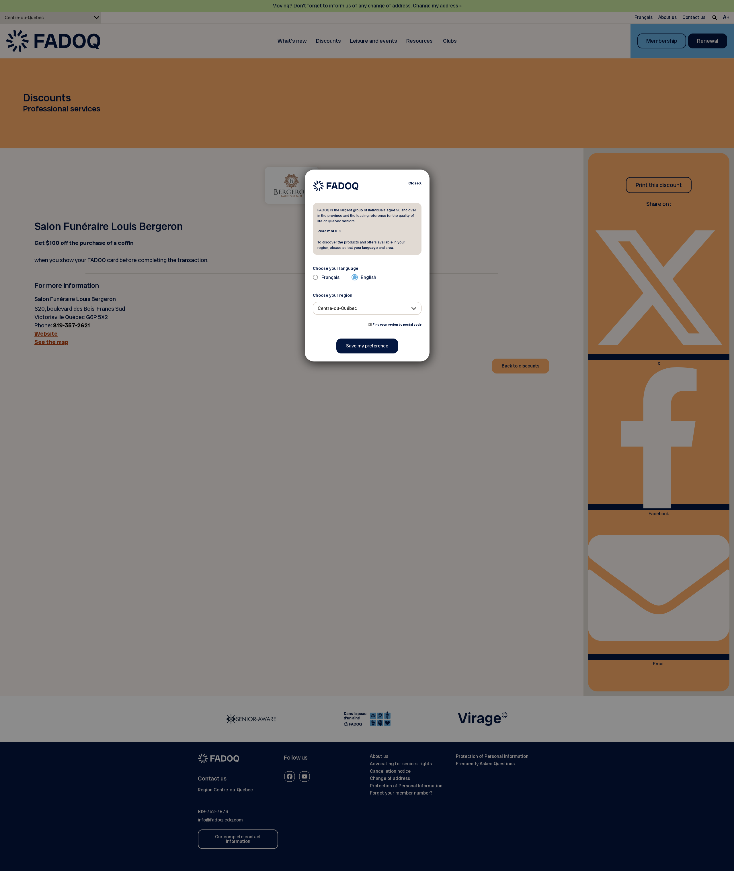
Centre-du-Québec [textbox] (337, 308)
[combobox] (367, 308)
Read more (327, 231)
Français (330, 277)
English (368, 277)
